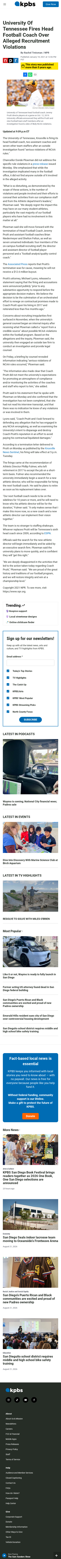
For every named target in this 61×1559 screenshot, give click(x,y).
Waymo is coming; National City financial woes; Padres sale (30, 803)
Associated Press (17, 264)
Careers (9, 1429)
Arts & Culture (8, 1169)
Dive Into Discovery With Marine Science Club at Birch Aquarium (30, 862)
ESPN (47, 533)
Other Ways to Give (14, 1532)
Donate (30, 1116)
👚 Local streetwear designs (21, 616)
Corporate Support (14, 1517)
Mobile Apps (11, 1439)
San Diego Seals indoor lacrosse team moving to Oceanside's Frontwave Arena (30, 1239)
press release (40, 163)
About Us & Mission (14, 1419)
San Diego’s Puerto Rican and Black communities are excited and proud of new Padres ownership (27, 1003)
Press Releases (12, 1444)
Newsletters (11, 1424)
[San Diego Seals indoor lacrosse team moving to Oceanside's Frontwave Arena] (30, 1214)
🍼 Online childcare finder (20, 622)
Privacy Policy (12, 1449)
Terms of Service (13, 1459)
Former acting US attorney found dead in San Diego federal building (28, 989)
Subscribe (30, 719)
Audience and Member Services (19, 1473)
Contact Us (10, 1483)
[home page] (25, 4)
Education (7, 1353)
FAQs (8, 1488)
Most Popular (12, 931)
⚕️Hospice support (16, 611)
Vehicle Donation (13, 1542)
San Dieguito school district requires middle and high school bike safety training (30, 1030)
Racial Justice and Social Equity (16, 1291)
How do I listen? (13, 1493)
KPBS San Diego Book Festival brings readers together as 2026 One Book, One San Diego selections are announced (29, 1178)
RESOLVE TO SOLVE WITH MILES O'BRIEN (26, 918)
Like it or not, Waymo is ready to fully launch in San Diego (29, 976)
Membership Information (17, 1527)
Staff (8, 1454)
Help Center (11, 1503)
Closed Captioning (14, 1478)
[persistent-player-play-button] (4, 1555)
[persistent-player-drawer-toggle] (57, 1555)
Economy (6, 1234)
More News (11, 1130)
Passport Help (12, 1498)
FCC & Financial (12, 1434)
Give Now (51, 4)
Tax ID (8, 1537)
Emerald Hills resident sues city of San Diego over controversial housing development (28, 1017)
